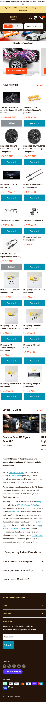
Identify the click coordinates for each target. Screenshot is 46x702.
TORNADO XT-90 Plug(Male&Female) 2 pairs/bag (32, 110)
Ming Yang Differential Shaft (32, 346)
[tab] (8, 26)
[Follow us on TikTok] (24, 666)
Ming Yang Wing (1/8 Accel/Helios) (31, 385)
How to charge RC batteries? (16, 579)
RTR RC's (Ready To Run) (26, 505)
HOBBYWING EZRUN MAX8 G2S (9, 186)
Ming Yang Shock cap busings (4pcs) (32, 238)
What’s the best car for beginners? (19, 561)
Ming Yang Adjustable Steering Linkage (32, 327)
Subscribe (8, 645)
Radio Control (16, 475)
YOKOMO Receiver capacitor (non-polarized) (10, 255)
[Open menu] (4, 18)
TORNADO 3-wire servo (33, 220)
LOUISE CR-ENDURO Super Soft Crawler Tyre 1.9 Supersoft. (10, 149)
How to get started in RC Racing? (18, 570)
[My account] (30, 18)
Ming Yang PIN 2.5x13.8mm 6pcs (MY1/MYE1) (7, 348)
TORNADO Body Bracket (10, 220)
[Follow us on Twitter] (9, 666)
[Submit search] (40, 26)
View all (40, 85)
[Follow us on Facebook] (4, 666)
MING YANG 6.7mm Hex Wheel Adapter (10, 291)
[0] (41, 18)
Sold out (11, 123)
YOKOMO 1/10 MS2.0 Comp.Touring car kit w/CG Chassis (11, 110)
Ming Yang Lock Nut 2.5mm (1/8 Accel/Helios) (10, 327)
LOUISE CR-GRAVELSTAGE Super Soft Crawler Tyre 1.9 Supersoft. (34, 149)
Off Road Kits (19, 528)
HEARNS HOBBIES (16, 472)
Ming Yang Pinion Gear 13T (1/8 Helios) (11, 385)
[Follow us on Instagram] (14, 666)
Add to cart (34, 123)
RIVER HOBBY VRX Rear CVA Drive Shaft (33, 186)
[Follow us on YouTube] (19, 666)
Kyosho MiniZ (14, 511)
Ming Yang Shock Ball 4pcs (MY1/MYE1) (34, 291)
